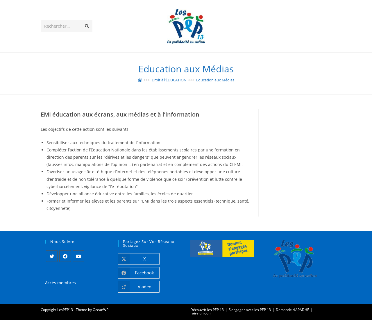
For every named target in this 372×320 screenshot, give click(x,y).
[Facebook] (65, 256)
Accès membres (60, 282)
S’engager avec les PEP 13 (250, 309)
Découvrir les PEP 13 (207, 309)
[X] (52, 256)
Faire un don (200, 313)
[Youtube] (78, 256)
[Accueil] (140, 80)
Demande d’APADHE (292, 309)
